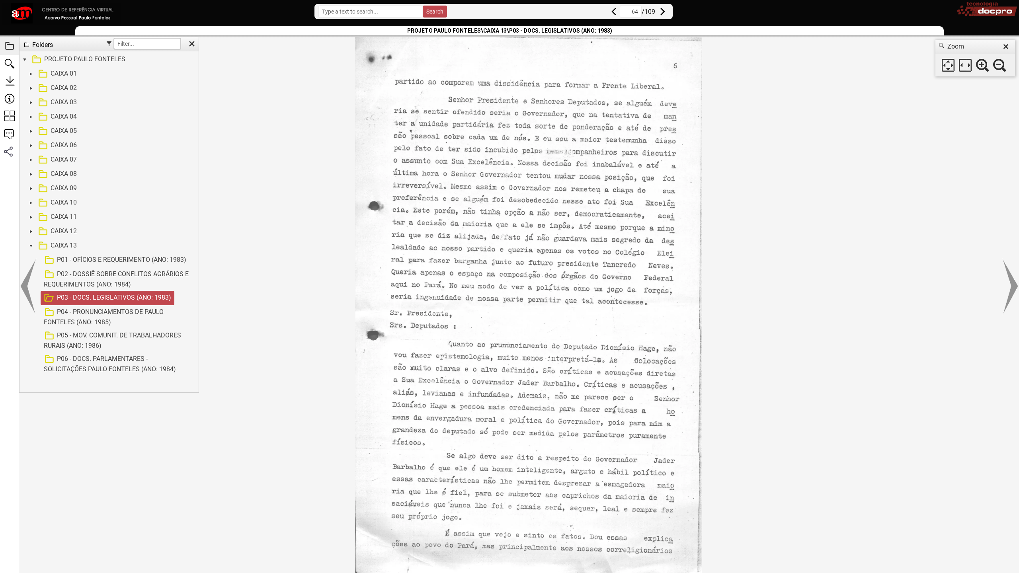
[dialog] (975, 58)
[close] (1006, 47)
